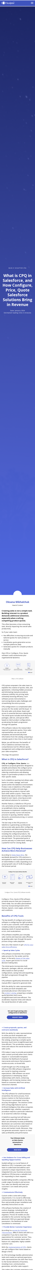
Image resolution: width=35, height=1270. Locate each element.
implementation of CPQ (17, 1247)
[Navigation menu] (32, 3)
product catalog (10, 993)
